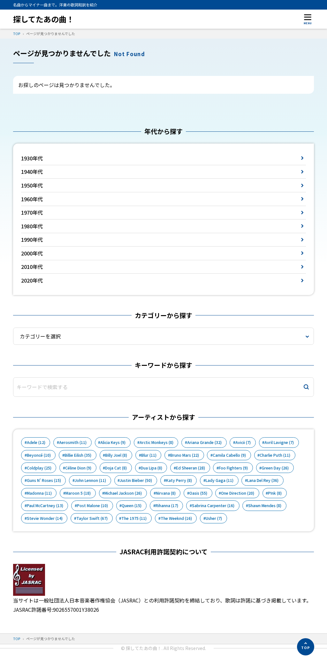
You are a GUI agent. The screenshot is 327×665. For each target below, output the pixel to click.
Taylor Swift (92, 518)
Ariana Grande (204, 442)
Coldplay (39, 468)
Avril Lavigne (279, 442)
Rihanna (167, 505)
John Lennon (90, 480)
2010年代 (32, 266)
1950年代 (32, 185)
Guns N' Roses (44, 480)
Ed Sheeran (190, 468)
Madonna (39, 493)
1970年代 (32, 212)
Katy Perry (179, 480)
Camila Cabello (229, 455)
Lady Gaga (219, 480)
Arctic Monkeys (156, 442)
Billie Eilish (78, 455)
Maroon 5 (78, 493)
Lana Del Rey (262, 480)
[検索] (306, 387)
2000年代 (32, 253)
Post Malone (92, 505)
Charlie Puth (275, 455)
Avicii (243, 442)
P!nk (275, 493)
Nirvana (166, 493)
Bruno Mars (184, 455)
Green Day (275, 468)
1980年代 (32, 226)
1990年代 (32, 239)
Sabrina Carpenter (213, 505)
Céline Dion (78, 468)
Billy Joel (116, 455)
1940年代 (32, 171)
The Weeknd (176, 518)
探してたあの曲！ (43, 19)
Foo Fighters (233, 468)
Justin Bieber (136, 480)
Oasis (198, 493)
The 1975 (134, 518)
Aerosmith (73, 442)
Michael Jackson (123, 493)
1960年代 (32, 199)
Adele (36, 442)
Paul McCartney (45, 505)
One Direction (237, 493)
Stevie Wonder (45, 518)
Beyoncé (39, 455)
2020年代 (32, 280)
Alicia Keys (112, 442)
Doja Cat (116, 468)
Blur (148, 455)
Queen (131, 505)
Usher (214, 518)
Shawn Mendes (264, 505)
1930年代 (32, 158)
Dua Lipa (151, 468)
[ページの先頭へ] (305, 646)
